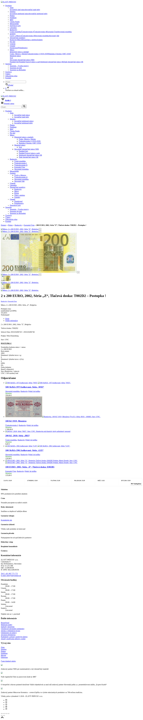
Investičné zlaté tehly (32, 10)
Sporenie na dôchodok (18, 70)
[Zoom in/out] (8, 713)
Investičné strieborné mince (19, 14)
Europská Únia (52, 32)
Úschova (8, 72)
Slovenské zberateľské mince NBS (22, 60)
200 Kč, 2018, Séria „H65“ (17, 435)
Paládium (13, 18)
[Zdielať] (4, 713)
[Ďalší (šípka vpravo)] (4, 715)
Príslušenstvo (22, 48)
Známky (13, 34)
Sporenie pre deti (16, 68)
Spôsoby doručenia (7, 627)
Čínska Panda (15, 22)
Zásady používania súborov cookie (13, 639)
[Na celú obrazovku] (6, 713)
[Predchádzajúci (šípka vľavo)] (2, 715)
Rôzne (24, 40)
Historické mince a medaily (19, 52)
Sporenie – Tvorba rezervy (19, 66)
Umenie (12, 44)
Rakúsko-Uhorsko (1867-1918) (60, 54)
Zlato (12, 8)
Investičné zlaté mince (17, 10)
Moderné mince (15, 56)
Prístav (10, 225)
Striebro (12, 12)
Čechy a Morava (16, 36)
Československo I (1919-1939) (38, 54)
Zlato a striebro (31, 40)
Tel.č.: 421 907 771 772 (9, 573)
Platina (12, 16)
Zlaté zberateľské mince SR (73, 62)
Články (8, 74)
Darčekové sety (15, 26)
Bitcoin (3, 655)
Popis (7, 319)
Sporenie (8, 64)
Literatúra (13, 28)
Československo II (40, 32)
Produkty (8, 6)
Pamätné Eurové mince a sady (29, 62)
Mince (19, 40)
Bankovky (13, 30)
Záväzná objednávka (8, 635)
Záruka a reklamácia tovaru (10, 631)
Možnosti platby (6, 625)
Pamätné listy (14, 62)
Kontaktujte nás (6, 520)
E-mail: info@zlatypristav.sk (11, 575)
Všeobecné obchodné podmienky (12, 629)
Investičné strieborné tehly (38, 14)
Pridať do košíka (34, 391)
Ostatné (12, 46)
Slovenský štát (54, 36)
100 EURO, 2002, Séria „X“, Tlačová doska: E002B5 (29, 467)
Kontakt (8, 78)
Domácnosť (14, 48)
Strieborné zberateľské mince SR (52, 62)
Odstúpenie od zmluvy (9, 633)
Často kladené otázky (8, 661)
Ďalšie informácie (11, 321)
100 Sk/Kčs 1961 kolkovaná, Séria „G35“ (24, 450)
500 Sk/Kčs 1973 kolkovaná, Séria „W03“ (24, 387)
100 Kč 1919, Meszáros (15, 421)
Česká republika (15, 32)
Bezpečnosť (5, 623)
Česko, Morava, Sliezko (18, 54)
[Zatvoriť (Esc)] (2, 713)
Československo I (27, 32)
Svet (11, 58)
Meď (11, 20)
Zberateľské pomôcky (17, 38)
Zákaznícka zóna (11, 76)
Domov (3, 225)
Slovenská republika (64, 32)
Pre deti (12, 42)
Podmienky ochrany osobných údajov (14, 637)
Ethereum (4, 657)
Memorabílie (14, 24)
